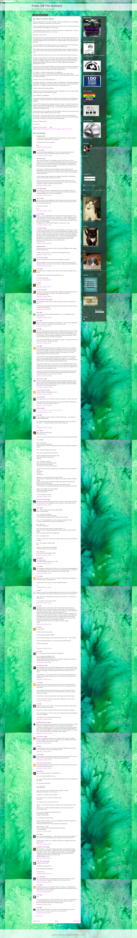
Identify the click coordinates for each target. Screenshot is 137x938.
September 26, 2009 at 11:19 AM (44, 427)
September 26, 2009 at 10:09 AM (44, 375)
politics (63, 129)
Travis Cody (39, 876)
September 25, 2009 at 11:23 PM (44, 147)
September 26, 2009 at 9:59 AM (44, 343)
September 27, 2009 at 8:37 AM (44, 679)
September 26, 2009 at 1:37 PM (44, 563)
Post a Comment (39, 915)
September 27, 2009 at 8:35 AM (44, 662)
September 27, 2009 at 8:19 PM (44, 831)
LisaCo (38, 576)
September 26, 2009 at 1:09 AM (44, 185)
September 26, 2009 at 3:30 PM (44, 587)
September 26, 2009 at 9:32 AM (44, 326)
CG (37, 746)
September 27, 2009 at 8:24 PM (44, 844)
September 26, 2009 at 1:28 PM (44, 505)
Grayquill (39, 213)
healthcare (43, 129)
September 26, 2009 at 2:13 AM (44, 210)
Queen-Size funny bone (42, 762)
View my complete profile (96, 148)
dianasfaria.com (40, 736)
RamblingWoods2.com (42, 722)
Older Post (76, 921)
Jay (37, 590)
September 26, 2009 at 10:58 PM (44, 648)
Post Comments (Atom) (59, 925)
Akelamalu (39, 397)
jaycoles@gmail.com (42, 390)
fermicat (39, 754)
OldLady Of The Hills (42, 847)
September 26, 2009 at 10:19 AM (44, 394)
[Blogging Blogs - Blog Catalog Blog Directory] (94, 190)
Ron (38, 627)
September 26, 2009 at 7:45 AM (44, 286)
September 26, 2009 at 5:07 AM (44, 265)
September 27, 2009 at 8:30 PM (44, 858)
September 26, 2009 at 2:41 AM (44, 225)
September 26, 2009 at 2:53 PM (44, 573)
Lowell (38, 682)
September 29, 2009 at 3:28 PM (44, 891)
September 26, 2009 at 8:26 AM (44, 309)
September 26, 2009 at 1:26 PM (44, 496)
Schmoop (39, 150)
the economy (69, 129)
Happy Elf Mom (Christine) (43, 299)
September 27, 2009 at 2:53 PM (44, 743)
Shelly (38, 885)
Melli (38, 329)
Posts (86, 177)
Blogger (82, 934)
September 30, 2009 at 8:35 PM (44, 912)
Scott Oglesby (40, 228)
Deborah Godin (40, 378)
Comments (88, 179)
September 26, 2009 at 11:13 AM (44, 405)
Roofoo (73, 934)
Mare (38, 907)
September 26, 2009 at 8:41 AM (44, 317)
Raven (38, 834)
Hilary (38, 320)
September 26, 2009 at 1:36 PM (44, 555)
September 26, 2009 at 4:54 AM (44, 254)
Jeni (38, 605)
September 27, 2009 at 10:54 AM (44, 719)
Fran (38, 703)
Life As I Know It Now (42, 499)
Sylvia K (39, 198)
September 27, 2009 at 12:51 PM (44, 733)
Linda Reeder (40, 188)
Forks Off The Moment (47, 6)
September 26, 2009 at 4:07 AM (44, 243)
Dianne (38, 430)
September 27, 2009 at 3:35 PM (44, 759)
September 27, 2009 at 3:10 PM (44, 751)
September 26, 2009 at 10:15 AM (44, 387)
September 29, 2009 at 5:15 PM (44, 904)
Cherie (38, 566)
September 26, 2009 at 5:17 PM (44, 624)
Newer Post (36, 921)
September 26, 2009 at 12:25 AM (44, 155)
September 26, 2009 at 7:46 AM (44, 296)
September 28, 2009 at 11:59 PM (44, 882)
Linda (38, 346)
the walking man (41, 257)
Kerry (38, 651)
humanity (49, 129)
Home (56, 921)
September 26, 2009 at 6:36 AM (44, 280)
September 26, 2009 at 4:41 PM (44, 603)
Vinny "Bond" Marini (42, 861)
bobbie (38, 268)
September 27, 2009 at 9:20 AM (44, 700)
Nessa (38, 312)
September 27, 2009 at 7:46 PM (44, 768)
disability (39, 129)
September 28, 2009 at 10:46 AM (44, 873)
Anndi (38, 894)
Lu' (37, 283)
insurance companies (56, 129)
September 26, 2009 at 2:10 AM (44, 195)
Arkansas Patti (40, 289)
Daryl (38, 415)
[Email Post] (50, 127)
